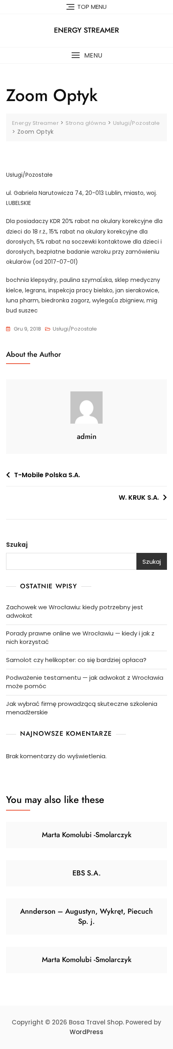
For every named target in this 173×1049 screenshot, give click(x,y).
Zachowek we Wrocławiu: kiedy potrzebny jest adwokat (74, 611)
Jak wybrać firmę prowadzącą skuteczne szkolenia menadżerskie (81, 707)
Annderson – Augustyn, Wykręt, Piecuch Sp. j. (86, 916)
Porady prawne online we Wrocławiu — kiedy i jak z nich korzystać (80, 637)
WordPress (86, 1032)
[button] (86, 55)
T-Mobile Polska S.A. (47, 475)
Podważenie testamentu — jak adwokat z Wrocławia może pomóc (84, 681)
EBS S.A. (86, 873)
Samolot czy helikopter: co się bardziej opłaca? (76, 660)
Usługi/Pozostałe (75, 329)
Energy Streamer (86, 30)
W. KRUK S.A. (139, 497)
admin (87, 436)
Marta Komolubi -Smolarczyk (87, 835)
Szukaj (17, 544)
